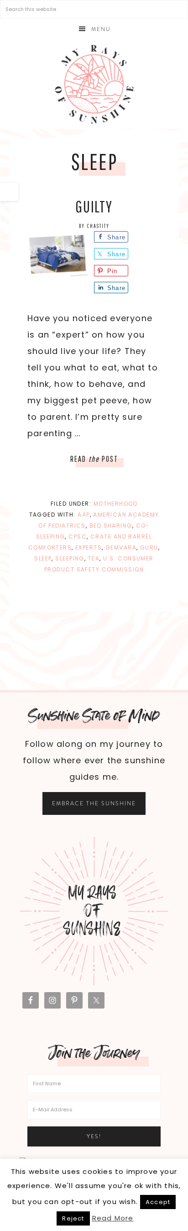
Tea (93, 558)
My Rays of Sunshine (94, 84)
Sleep (43, 558)
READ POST (94, 459)
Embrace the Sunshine (94, 803)
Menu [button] (101, 29)
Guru (149, 547)
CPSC (77, 536)
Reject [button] (73, 1218)
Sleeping (69, 558)
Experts (88, 547)
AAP (83, 514)
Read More (113, 1218)
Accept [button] (158, 1202)
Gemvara (120, 547)
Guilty (94, 206)
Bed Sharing (110, 525)
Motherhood (115, 503)
